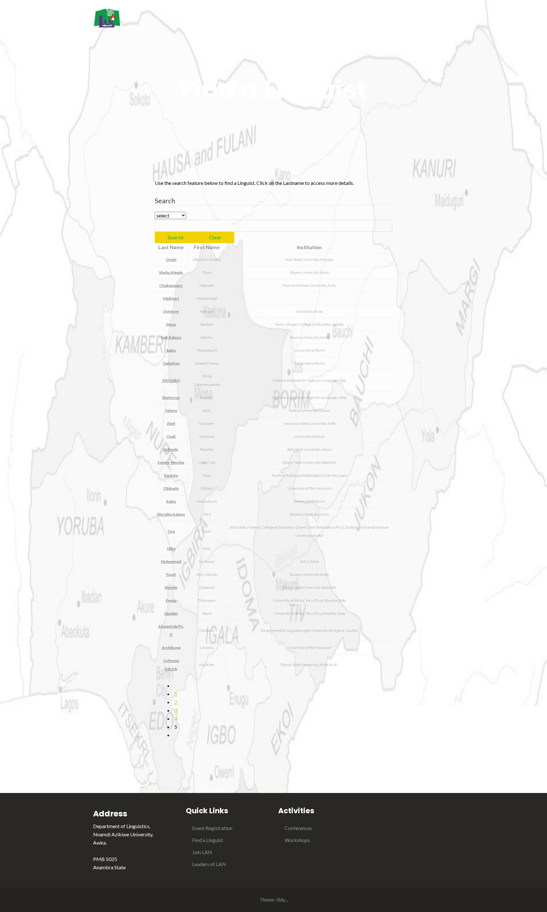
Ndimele (171, 449)
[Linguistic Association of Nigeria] (107, 17)
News (417, 19)
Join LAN (202, 852)
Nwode (171, 587)
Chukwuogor (171, 285)
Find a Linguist (207, 840)
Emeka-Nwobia (171, 462)
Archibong (171, 647)
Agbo (171, 350)
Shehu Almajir (171, 272)
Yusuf (171, 574)
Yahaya (171, 410)
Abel (171, 423)
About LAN (351, 19)
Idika (171, 548)
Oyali (171, 436)
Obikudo (171, 488)
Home (318, 19)
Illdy (280, 900)
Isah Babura (171, 337)
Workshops (297, 840)
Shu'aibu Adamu (171, 514)
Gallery (445, 19)
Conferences (298, 828)
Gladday (171, 613)
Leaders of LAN (209, 864)
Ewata (171, 600)
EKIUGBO (171, 380)
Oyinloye (171, 311)
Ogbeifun (171, 363)
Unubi (171, 259)
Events (390, 19)
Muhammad (171, 561)
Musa (171, 324)
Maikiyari (171, 298)
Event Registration (212, 828)
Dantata (171, 475)
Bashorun (170, 397)
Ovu (171, 531)
